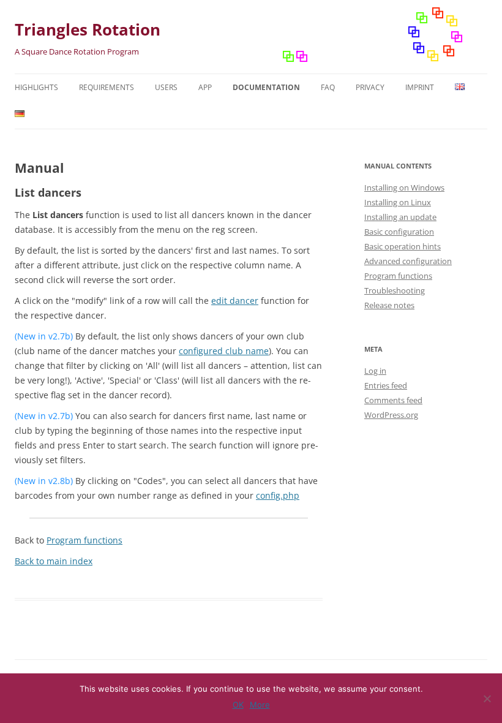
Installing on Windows (404, 187)
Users (166, 87)
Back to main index (53, 561)
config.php (277, 495)
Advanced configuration (408, 261)
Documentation (266, 87)
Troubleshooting (394, 290)
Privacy (370, 87)
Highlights (36, 87)
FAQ (328, 87)
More (260, 705)
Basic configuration (399, 231)
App (205, 87)
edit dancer (234, 300)
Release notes (389, 305)
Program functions (84, 540)
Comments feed (393, 400)
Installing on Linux (397, 202)
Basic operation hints (402, 246)
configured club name (224, 351)
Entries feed (385, 385)
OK (238, 705)
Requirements (106, 87)
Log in (375, 370)
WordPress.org (391, 414)
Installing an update (400, 216)
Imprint (419, 87)
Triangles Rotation (87, 29)
